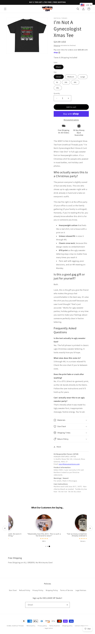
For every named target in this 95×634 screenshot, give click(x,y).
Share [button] (59, 447)
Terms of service (54, 626)
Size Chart (13, 590)
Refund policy (31, 626)
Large (82, 77)
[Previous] (4, 528)
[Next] (90, 528)
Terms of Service (66, 590)
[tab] (45, 546)
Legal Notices (80, 590)
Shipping (57, 45)
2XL (66, 82)
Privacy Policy (38, 590)
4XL (57, 88)
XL (57, 82)
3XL (75, 82)
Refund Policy (24, 590)
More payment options (71, 120)
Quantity (57, 93)
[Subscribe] (67, 605)
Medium (70, 77)
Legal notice (49, 628)
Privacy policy (42, 626)
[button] (5, 9)
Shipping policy (67, 626)
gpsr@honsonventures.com (69, 464)
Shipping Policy (52, 590)
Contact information (81, 626)
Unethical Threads (18, 626)
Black (58, 67)
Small (58, 77)
